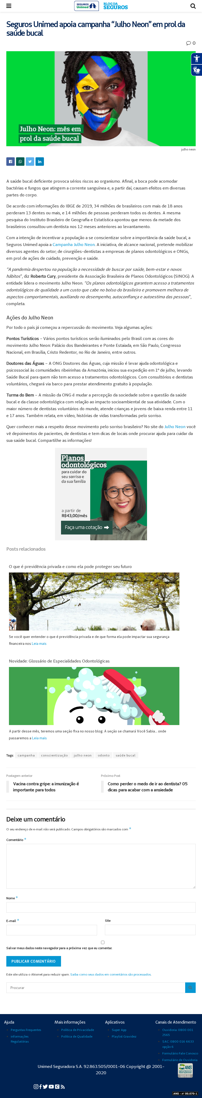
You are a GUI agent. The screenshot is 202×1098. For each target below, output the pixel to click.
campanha (26, 755)
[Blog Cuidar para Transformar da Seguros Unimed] (63, 1086)
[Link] (10, 161)
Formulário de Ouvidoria (180, 1060)
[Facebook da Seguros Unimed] (41, 1086)
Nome (12, 897)
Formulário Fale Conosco (180, 1053)
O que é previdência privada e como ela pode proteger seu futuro (70, 566)
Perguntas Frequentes (26, 1030)
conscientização (54, 755)
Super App (119, 1030)
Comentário (16, 839)
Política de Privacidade (77, 1030)
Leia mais (39, 643)
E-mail (12, 920)
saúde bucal (126, 755)
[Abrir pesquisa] (190, 987)
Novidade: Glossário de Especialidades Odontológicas (59, 661)
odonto (104, 755)
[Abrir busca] (193, 6)
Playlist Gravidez (124, 1036)
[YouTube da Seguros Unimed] (52, 1086)
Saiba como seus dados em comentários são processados (110, 974)
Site (107, 920)
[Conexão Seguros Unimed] (58, 1086)
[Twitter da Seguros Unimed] (46, 1086)
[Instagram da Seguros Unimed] (36, 1086)
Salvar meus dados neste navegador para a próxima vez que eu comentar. (59, 948)
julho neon (83, 755)
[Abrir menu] (8, 6)
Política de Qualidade (76, 1036)
